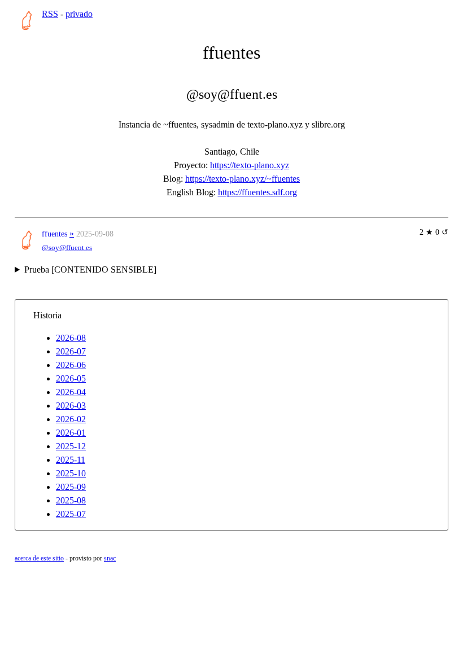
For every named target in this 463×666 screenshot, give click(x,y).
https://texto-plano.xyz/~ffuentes (242, 178)
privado (79, 14)
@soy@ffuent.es (67, 248)
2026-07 (71, 351)
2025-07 (71, 514)
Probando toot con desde (92, 271)
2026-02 (71, 419)
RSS (50, 14)
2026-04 (71, 392)
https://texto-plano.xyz (249, 165)
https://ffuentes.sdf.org (257, 192)
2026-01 (71, 432)
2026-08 (71, 338)
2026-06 (71, 365)
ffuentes (54, 233)
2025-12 (71, 446)
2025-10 (71, 473)
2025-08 (71, 500)
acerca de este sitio (39, 558)
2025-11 (70, 460)
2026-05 (71, 378)
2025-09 (71, 487)
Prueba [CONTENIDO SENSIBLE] (90, 269)
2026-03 (71, 405)
